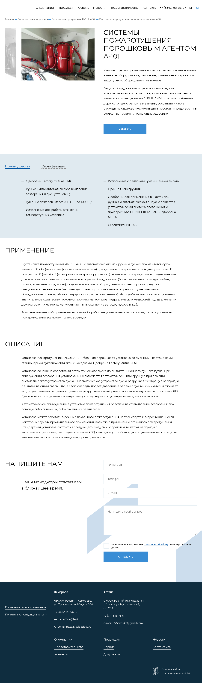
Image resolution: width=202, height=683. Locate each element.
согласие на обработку (156, 544)
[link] (19, 8)
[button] (125, 129)
